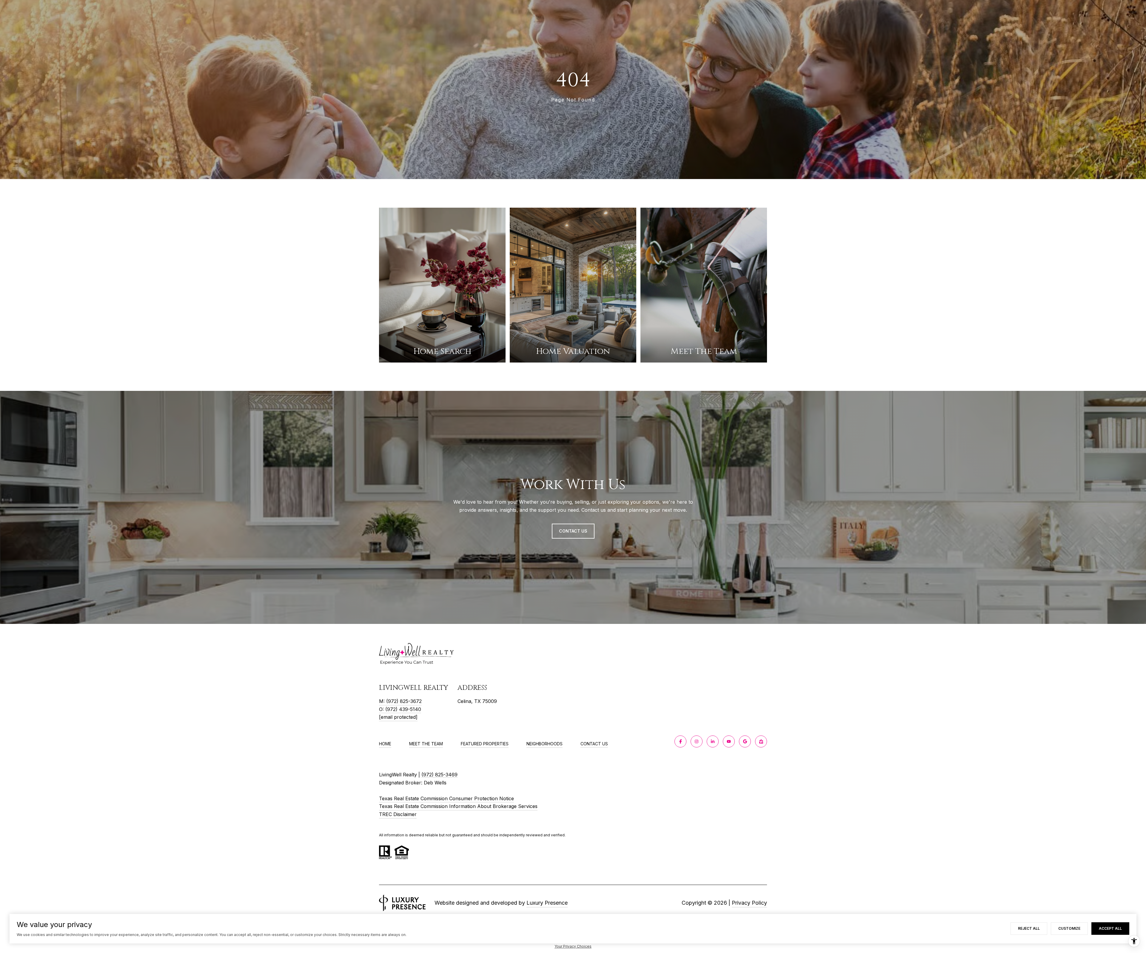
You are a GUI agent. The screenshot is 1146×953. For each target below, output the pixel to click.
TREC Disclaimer (398, 814)
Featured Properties (485, 743)
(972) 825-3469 (439, 775)
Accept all (1110, 928)
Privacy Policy (749, 903)
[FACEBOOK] (680, 741)
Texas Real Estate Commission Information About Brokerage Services (458, 806)
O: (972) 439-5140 (400, 709)
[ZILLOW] (761, 741)
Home (385, 743)
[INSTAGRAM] (697, 741)
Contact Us (594, 743)
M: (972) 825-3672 (400, 701)
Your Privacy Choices (573, 946)
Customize (1069, 928)
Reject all (1029, 928)
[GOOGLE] (745, 741)
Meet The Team (426, 743)
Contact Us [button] (573, 530)
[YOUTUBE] (729, 741)
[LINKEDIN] (713, 741)
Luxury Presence (547, 903)
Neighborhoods (544, 743)
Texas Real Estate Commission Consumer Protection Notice (446, 798)
